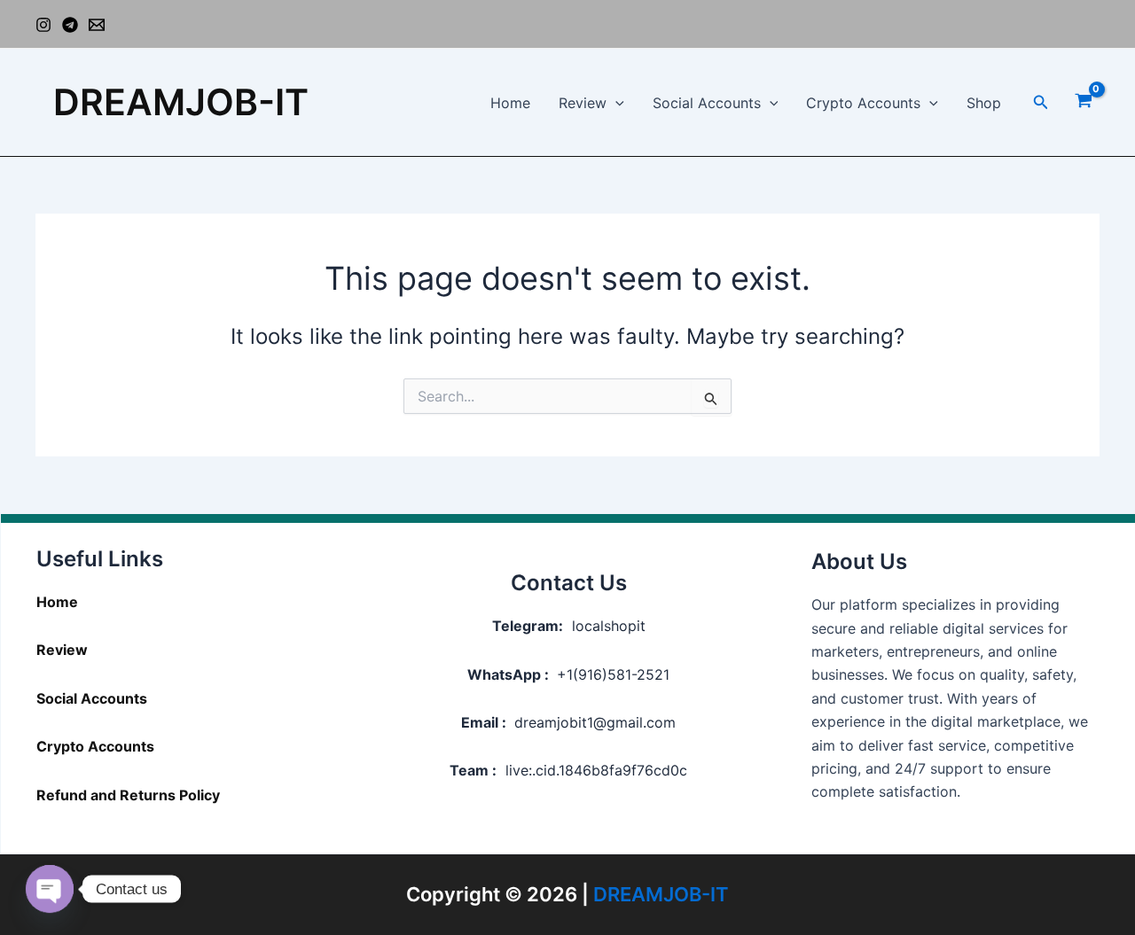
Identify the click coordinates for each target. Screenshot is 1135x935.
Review (583, 103)
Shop (984, 103)
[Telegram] (70, 25)
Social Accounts (707, 103)
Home (510, 103)
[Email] (97, 25)
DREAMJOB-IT (181, 102)
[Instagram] (43, 25)
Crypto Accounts (863, 103)
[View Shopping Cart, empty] (1083, 103)
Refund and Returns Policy (128, 795)
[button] (615, 102)
